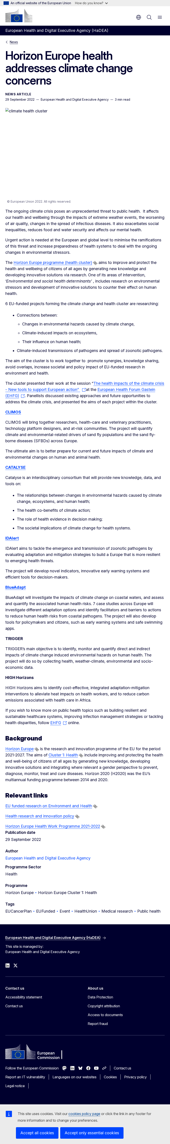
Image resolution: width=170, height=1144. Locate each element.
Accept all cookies (37, 1133)
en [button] (138, 17)
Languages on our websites (74, 1077)
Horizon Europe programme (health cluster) (53, 262)
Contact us (14, 1006)
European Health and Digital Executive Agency (48, 858)
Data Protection (100, 997)
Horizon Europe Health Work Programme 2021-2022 (52, 826)
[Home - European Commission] (18, 15)
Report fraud (98, 1023)
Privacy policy (135, 1077)
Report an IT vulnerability (25, 1077)
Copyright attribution (104, 1006)
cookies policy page (84, 1113)
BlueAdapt (15, 587)
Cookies (110, 1077)
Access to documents (105, 1015)
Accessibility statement (23, 997)
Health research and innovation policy (39, 816)
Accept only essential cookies (92, 1133)
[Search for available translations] (95, 263)
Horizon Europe (19, 748)
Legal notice (15, 1086)
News (14, 42)
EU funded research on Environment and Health (48, 806)
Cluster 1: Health (63, 755)
